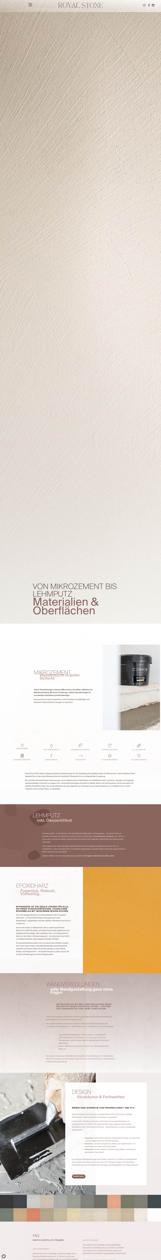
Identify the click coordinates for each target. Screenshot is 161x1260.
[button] (3, 1256)
